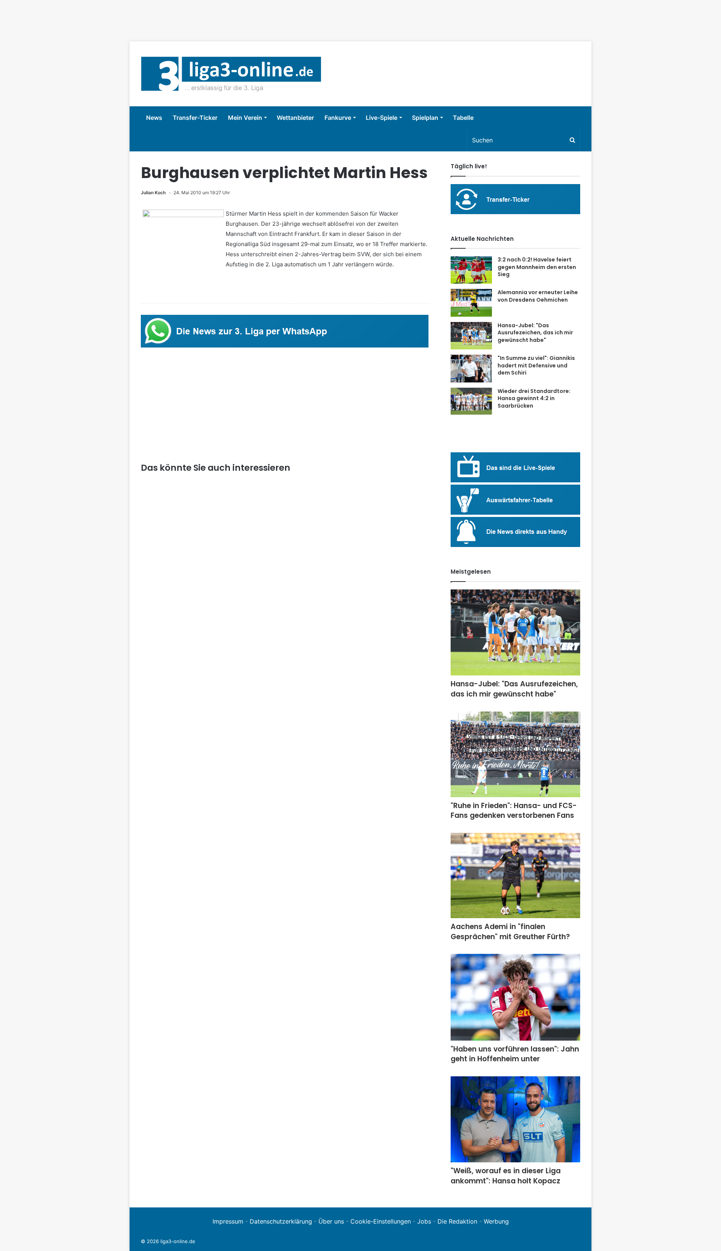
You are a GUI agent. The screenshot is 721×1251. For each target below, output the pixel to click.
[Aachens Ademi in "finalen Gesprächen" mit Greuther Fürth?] (515, 875)
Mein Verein (245, 117)
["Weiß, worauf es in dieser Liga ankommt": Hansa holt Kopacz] (515, 1119)
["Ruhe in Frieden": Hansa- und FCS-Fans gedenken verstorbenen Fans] (515, 754)
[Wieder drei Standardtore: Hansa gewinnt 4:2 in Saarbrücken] (471, 401)
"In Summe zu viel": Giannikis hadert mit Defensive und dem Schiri (536, 365)
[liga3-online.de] (231, 73)
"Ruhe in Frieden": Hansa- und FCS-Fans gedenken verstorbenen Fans (514, 811)
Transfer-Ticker (195, 117)
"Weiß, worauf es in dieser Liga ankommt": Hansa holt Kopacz (506, 1176)
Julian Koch (153, 192)
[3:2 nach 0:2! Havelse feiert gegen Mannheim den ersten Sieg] (471, 270)
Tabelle (463, 117)
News (154, 117)
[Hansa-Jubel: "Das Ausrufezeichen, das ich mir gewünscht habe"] (471, 336)
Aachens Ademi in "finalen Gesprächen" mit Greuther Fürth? (510, 932)
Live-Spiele (381, 117)
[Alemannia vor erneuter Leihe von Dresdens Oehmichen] (471, 303)
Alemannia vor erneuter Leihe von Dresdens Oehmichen (538, 296)
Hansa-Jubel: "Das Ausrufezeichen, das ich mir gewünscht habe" (535, 333)
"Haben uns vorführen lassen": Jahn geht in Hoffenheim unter (515, 1054)
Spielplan (425, 117)
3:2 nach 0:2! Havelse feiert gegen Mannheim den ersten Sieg (537, 267)
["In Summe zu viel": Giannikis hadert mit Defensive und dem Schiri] (471, 368)
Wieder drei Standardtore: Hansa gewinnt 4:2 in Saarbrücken (534, 398)
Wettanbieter (295, 117)
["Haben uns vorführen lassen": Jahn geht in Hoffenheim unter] (515, 997)
